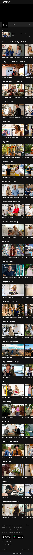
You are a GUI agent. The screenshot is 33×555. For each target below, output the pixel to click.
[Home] (6, 2)
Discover (11, 525)
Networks (4, 527)
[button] (16, 34)
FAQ (25, 530)
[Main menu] (30, 2)
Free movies (19, 525)
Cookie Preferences (16, 553)
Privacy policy (18, 527)
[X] (11, 541)
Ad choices (19, 530)
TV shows (26, 525)
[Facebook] (7, 541)
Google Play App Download (18, 537)
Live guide (5, 525)
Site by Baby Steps (26, 549)
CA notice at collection (8, 530)
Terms (10, 527)
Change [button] (9, 544)
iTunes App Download (6, 537)
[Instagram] (3, 541)
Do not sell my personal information (12, 532)
